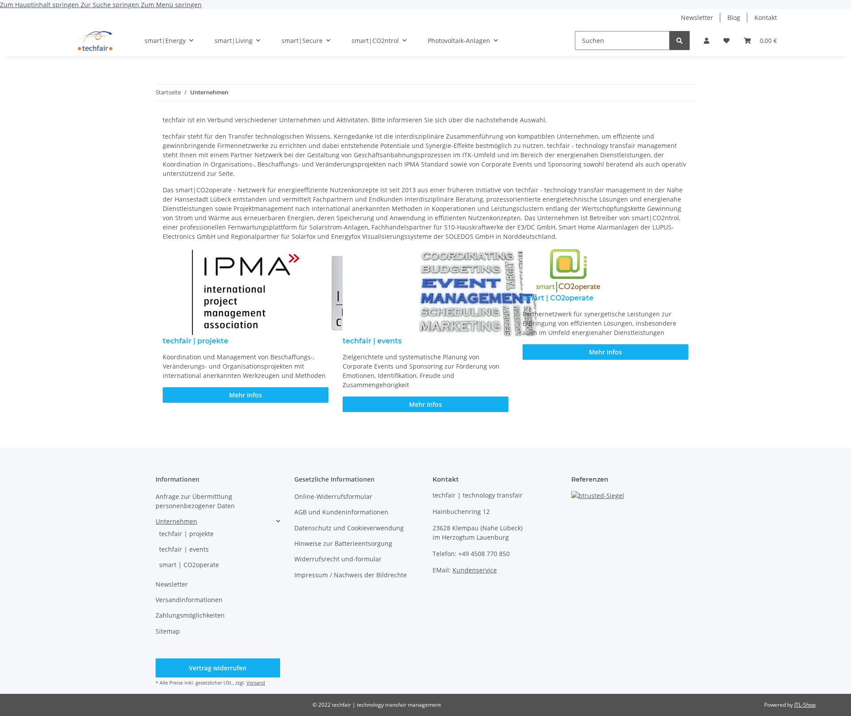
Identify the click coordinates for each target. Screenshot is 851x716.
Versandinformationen (189, 599)
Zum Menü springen (171, 4)
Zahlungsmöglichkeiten (190, 615)
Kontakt (765, 17)
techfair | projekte (186, 533)
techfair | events (184, 549)
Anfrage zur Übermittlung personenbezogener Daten (195, 501)
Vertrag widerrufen (217, 668)
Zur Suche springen (111, 4)
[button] (706, 40)
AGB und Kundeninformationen (341, 512)
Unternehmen (176, 521)
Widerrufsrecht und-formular (338, 559)
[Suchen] (679, 40)
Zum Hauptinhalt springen (40, 4)
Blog (733, 17)
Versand (255, 682)
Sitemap (168, 631)
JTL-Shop (805, 704)
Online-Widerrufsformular (333, 496)
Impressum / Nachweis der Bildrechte (350, 575)
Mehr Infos (245, 395)
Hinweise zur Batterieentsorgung (343, 543)
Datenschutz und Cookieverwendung (349, 528)
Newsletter (697, 17)
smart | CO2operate (189, 564)
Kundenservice (475, 570)
